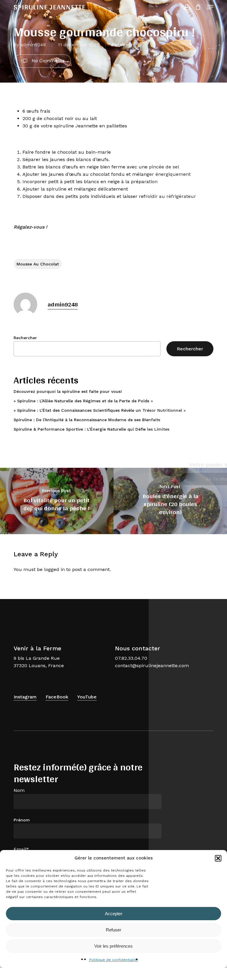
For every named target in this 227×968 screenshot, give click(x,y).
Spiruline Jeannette (50, 7)
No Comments (47, 60)
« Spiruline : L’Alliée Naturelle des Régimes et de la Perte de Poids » (83, 400)
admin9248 (33, 44)
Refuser (113, 929)
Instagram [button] (25, 697)
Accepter (113, 913)
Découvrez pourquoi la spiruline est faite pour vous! (68, 391)
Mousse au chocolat (38, 264)
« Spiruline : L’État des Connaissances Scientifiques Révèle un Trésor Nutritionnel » (100, 410)
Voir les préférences (113, 946)
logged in (54, 569)
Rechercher (25, 337)
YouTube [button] (87, 697)
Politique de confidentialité (113, 960)
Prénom (22, 820)
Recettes (121, 44)
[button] (218, 858)
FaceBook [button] (57, 697)
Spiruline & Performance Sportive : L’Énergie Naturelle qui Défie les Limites (91, 429)
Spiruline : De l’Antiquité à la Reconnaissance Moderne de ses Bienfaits (87, 419)
